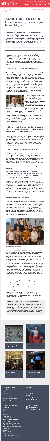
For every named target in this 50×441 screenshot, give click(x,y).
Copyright (5, 395)
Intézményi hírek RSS (31, 397)
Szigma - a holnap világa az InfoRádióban (13, 426)
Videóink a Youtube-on (34, 407)
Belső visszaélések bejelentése (10, 398)
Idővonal (47, 9)
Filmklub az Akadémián (8, 432)
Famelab (5, 430)
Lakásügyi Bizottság (7, 407)
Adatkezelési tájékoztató (8, 396)
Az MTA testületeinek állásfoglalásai (11, 419)
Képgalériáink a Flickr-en (34, 409)
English (47, 2)
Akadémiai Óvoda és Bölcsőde (10, 405)
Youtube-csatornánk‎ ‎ (33, 372)
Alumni (41, 4)
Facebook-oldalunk (33, 405)
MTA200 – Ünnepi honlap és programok (14, 345)
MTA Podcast (6, 428)
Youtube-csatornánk (7, 421)
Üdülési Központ (7, 403)
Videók (45, 4)
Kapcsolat (40, 2)
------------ (5, 412)
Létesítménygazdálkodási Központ (11, 402)
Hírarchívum (5, 414)
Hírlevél (35, 9)
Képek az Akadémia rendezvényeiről (11, 423)
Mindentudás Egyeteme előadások (11, 435)
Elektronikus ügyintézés (8, 400)
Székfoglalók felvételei (8, 425)
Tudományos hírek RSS (31, 399)
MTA (23, 4)
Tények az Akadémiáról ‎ (34, 345)
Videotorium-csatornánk (8, 433)
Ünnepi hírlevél (6, 389)
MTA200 (27, 4)
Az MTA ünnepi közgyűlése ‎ (10, 373)
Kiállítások (41, 9)
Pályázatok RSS (29, 395)
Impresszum (5, 393)
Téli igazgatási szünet (8, 411)
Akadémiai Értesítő (7, 418)
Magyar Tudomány (7, 416)
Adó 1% (4, 409)
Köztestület (34, 4)
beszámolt (27, 301)
